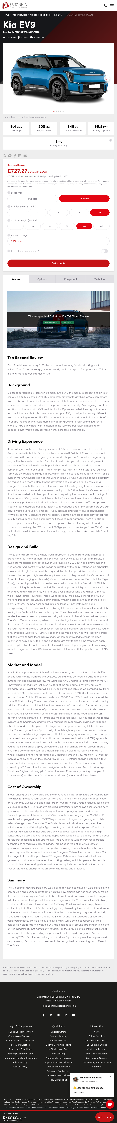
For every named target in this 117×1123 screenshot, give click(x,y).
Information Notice (20, 1044)
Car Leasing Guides (96, 1044)
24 (50, 226)
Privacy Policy (20, 1062)
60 (101, 226)
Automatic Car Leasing (58, 1070)
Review (16, 279)
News (97, 1031)
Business (32, 198)
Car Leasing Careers (96, 1057)
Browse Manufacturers (58, 1066)
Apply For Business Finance (58, 1062)
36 (67, 226)
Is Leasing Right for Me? (20, 1031)
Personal (84, 198)
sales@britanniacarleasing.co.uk (59, 1005)
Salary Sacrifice (97, 1035)
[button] (54, 111)
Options (42, 279)
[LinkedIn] (66, 1015)
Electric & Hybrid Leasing (58, 1044)
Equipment (70, 279)
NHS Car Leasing (58, 1079)
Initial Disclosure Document (20, 1040)
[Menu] (112, 6)
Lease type (16, 192)
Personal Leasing (58, 1040)
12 (100, 212)
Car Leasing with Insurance (97, 1062)
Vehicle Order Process (96, 1040)
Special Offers (58, 1031)
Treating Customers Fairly (20, 1053)
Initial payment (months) (23, 206)
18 (33, 226)
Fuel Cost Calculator (96, 1053)
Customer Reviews (96, 1049)
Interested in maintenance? (25, 250)
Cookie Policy (20, 1066)
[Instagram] (58, 1015)
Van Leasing (58, 1053)
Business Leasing (58, 1035)
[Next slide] (107, 78)
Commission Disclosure (20, 1035)
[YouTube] (73, 1015)
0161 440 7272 (72, 996)
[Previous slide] (10, 78)
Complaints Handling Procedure (20, 1057)
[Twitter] (51, 1015)
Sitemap (96, 1066)
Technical (99, 279)
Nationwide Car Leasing (58, 1057)
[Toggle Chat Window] (110, 1104)
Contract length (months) (24, 220)
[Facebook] (43, 1015)
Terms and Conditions (20, 1049)
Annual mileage (19, 235)
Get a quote (58, 263)
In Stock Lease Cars (58, 1049)
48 (84, 226)
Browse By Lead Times (58, 1075)
